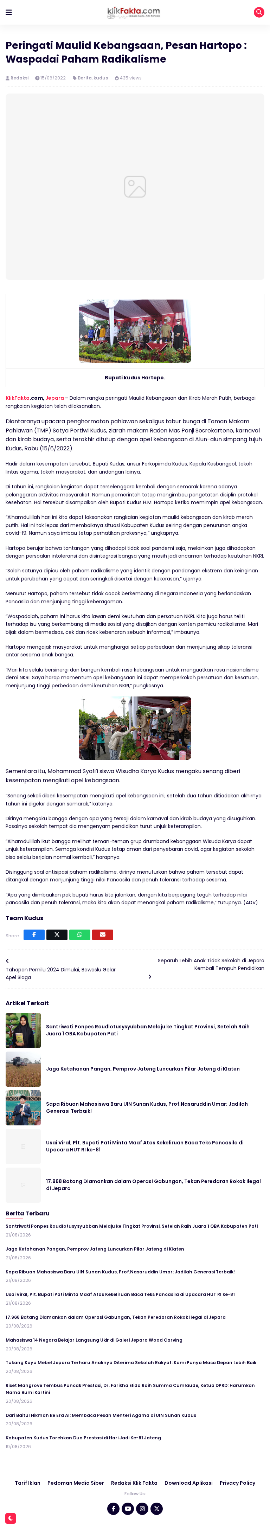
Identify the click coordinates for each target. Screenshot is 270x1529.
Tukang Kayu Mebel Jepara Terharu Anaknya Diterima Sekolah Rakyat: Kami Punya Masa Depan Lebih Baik (131, 1363)
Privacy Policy (237, 1482)
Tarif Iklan (27, 1482)
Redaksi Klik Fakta (134, 1482)
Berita (85, 78)
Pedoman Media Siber (75, 1482)
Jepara (54, 397)
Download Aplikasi (189, 1482)
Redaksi (20, 78)
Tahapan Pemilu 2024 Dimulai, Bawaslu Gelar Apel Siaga (61, 973)
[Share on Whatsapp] (79, 935)
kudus (101, 78)
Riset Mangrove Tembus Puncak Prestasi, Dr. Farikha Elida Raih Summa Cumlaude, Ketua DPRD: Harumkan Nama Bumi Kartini (130, 1388)
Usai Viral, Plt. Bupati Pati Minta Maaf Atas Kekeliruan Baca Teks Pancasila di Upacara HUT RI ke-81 (120, 1294)
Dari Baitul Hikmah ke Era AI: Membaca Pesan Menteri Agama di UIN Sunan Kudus (101, 1415)
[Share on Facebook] (34, 935)
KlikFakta (18, 397)
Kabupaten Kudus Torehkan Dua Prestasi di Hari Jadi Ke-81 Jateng (83, 1438)
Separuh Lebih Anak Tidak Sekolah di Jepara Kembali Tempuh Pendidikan (211, 964)
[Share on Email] (102, 935)
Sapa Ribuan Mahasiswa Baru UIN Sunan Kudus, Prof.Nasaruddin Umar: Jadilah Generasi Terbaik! (120, 1272)
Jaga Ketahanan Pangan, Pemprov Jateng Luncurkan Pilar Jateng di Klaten (143, 1068)
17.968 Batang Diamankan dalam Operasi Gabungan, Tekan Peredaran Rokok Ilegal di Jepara (116, 1317)
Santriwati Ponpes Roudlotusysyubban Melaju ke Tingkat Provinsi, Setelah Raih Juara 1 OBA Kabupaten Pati (132, 1226)
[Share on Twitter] (57, 935)
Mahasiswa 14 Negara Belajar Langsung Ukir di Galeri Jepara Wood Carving (94, 1340)
